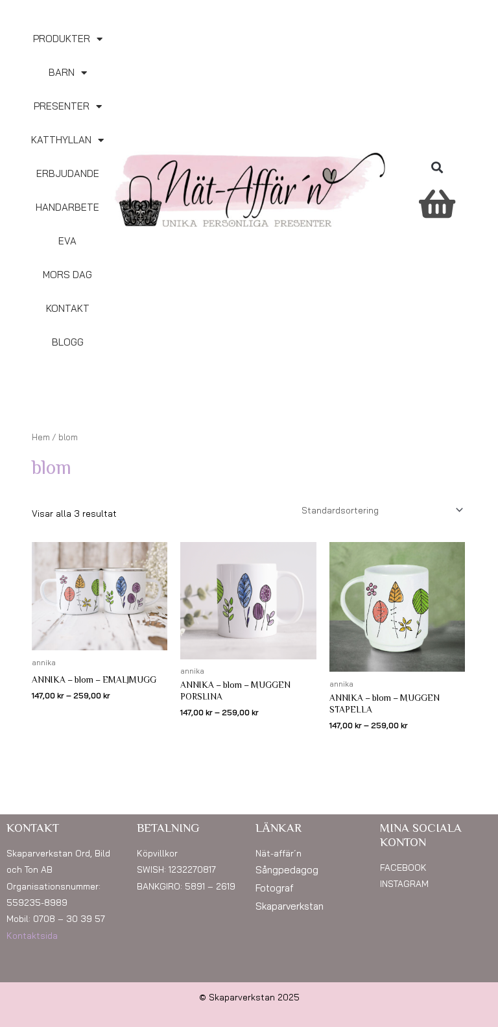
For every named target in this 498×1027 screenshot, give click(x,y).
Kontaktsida (32, 935)
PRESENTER (61, 106)
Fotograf (274, 888)
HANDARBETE (67, 207)
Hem (41, 437)
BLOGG (68, 342)
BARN (62, 72)
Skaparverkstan (289, 906)
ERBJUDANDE (67, 173)
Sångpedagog (286, 870)
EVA (67, 241)
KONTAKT (67, 308)
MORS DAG (67, 274)
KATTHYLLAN (61, 140)
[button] (436, 167)
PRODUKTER (61, 38)
